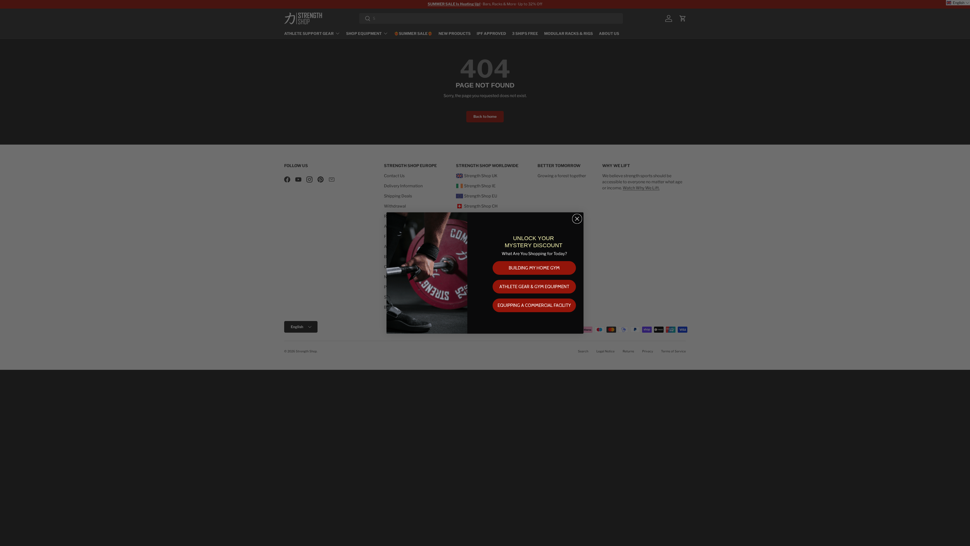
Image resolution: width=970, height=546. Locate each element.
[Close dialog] (577, 218)
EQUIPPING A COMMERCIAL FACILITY (534, 305)
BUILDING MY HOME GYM (534, 268)
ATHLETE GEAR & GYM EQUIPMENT (534, 286)
